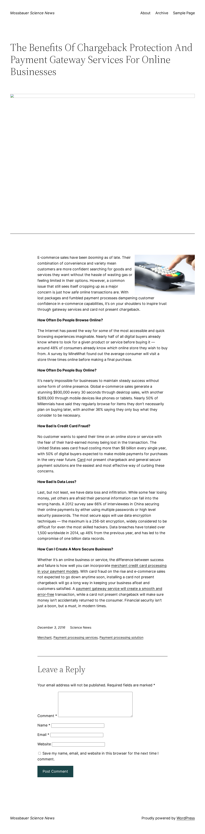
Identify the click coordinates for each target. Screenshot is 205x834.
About (145, 13)
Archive (161, 13)
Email (43, 735)
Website (44, 744)
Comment (47, 716)
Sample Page (184, 13)
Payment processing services (75, 637)
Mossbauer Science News (32, 13)
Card (81, 460)
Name (43, 725)
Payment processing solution (121, 637)
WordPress (186, 818)
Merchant (44, 637)
